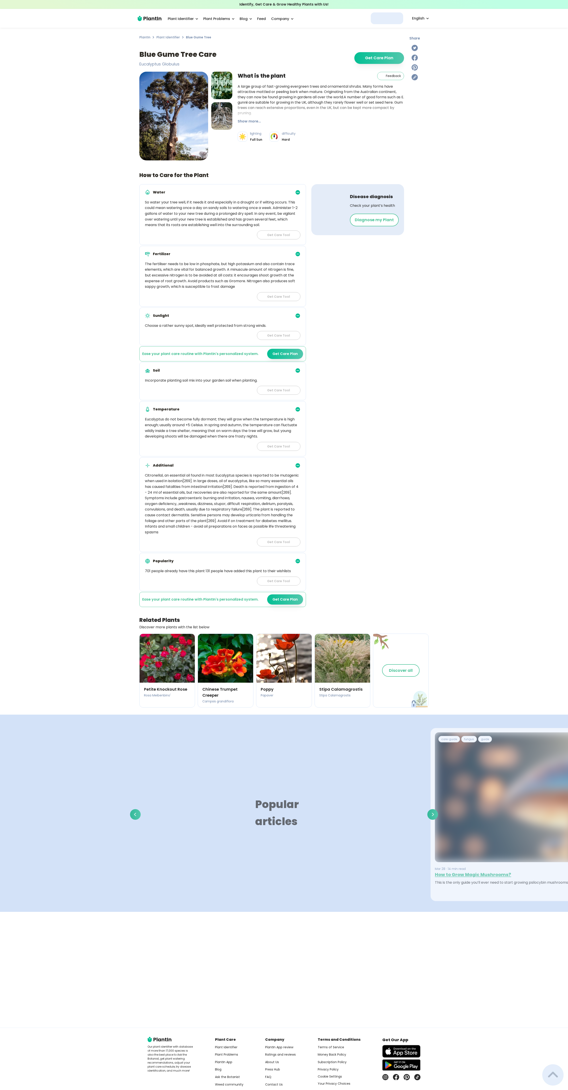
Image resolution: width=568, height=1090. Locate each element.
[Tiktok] (417, 1077)
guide (485, 739)
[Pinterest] (415, 67)
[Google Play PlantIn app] (401, 1064)
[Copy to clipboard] (415, 77)
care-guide (449, 739)
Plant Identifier (168, 37)
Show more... (249, 121)
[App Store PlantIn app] (401, 1051)
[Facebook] (415, 58)
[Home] (150, 18)
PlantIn (144, 37)
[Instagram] (385, 1077)
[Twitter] (415, 48)
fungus (469, 739)
